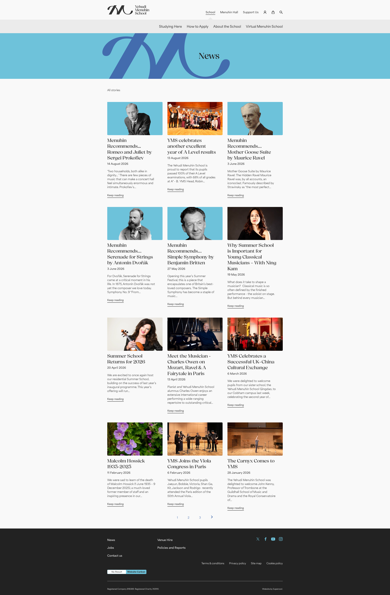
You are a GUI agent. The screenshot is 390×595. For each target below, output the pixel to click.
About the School (227, 26)
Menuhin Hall (229, 12)
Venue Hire (165, 540)
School (210, 12)
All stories (113, 90)
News (111, 540)
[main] (195, 276)
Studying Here (170, 26)
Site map (256, 563)
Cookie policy (274, 563)
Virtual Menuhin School (264, 26)
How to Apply (197, 26)
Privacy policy (237, 563)
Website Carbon (136, 571)
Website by (272, 589)
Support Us (251, 12)
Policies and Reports (171, 547)
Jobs (110, 547)
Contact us (114, 555)
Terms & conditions (212, 563)
